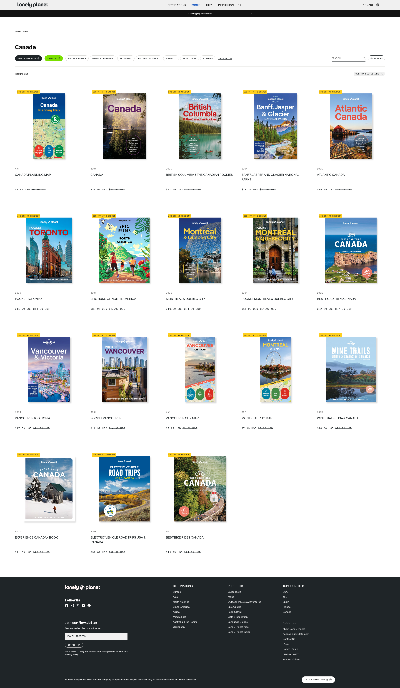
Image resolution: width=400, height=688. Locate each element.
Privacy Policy (291, 654)
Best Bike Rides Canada (185, 537)
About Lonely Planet (294, 629)
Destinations (177, 5)
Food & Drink (235, 612)
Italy (285, 597)
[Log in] (377, 4)
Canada (96, 174)
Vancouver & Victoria (32, 418)
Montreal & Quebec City (185, 298)
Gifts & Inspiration (238, 617)
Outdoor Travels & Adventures (244, 602)
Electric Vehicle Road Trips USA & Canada (117, 540)
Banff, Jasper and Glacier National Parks (270, 177)
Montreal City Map (257, 418)
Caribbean (179, 627)
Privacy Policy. (72, 655)
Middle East (179, 617)
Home (17, 31)
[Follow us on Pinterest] (89, 606)
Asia (175, 597)
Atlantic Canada (331, 174)
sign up (74, 645)
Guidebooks (234, 592)
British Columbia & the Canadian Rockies (199, 174)
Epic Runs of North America (113, 298)
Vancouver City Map (182, 418)
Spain (286, 602)
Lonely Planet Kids (238, 627)
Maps (231, 597)
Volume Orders (291, 659)
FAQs (286, 644)
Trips (209, 5)
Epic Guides (234, 607)
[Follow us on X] (77, 606)
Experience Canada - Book (36, 537)
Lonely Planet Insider (239, 632)
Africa (176, 612)
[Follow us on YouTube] (83, 606)
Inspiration (226, 5)
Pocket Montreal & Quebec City (267, 298)
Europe (177, 592)
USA (285, 592)
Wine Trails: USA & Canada (338, 418)
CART (370, 5)
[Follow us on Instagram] (72, 606)
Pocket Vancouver (105, 418)
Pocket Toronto (28, 298)
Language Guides (238, 622)
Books (195, 5)
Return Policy (290, 649)
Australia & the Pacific (185, 622)
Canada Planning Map (33, 174)
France (287, 607)
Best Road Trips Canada (336, 298)
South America (181, 607)
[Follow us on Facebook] (66, 606)
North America (181, 602)
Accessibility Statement (296, 634)
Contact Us (289, 639)
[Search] (240, 5)
